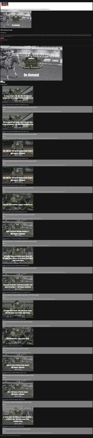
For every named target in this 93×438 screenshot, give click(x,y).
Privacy (5, 435)
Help (1, 435)
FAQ (6, 9)
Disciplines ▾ (10, 9)
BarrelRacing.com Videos (22, 9)
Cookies (8, 435)
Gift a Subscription (38, 9)
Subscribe (2, 38)
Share (5, 38)
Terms (3, 435)
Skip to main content (3, 0)
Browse (1, 9)
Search (4, 9)
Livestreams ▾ (14, 9)
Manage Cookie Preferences (13, 435)
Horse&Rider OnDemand (31, 9)
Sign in (48, 9)
